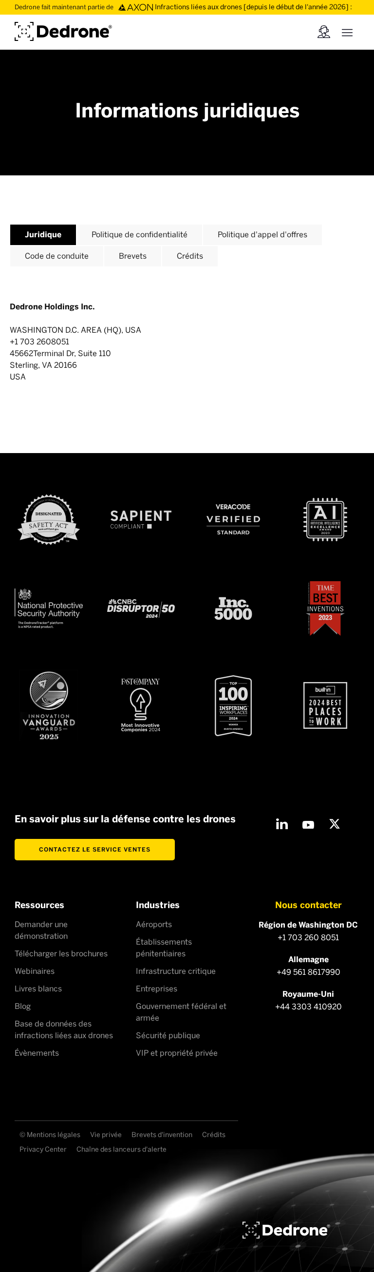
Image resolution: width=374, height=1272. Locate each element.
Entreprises (156, 988)
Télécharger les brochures (61, 953)
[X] (334, 824)
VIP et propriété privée (177, 1053)
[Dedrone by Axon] (63, 30)
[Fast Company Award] (140, 705)
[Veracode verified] (233, 519)
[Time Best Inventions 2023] (325, 608)
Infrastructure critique (176, 971)
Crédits (213, 1135)
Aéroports (154, 924)
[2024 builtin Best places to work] (325, 705)
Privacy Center (43, 1149)
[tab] (43, 234)
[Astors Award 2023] (48, 705)
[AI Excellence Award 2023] (325, 519)
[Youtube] (308, 824)
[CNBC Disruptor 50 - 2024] (141, 608)
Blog (23, 1006)
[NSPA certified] (49, 608)
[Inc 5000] (233, 608)
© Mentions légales (49, 1135)
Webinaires (35, 971)
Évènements (37, 1053)
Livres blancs (38, 988)
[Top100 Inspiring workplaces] (233, 705)
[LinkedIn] (282, 824)
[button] (347, 32)
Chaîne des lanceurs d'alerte (121, 1149)
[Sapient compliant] (141, 520)
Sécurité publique (168, 1035)
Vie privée (106, 1135)
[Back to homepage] (286, 1230)
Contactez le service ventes (94, 849)
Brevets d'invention (161, 1135)
